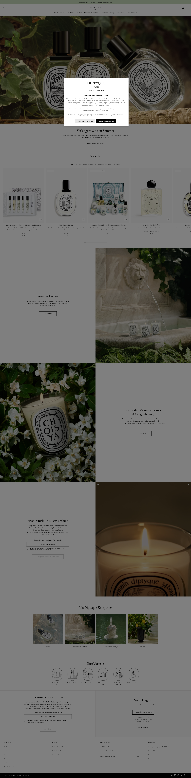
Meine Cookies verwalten (85, 121)
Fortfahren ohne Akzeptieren (96, 90)
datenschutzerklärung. (109, 115)
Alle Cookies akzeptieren (106, 121)
